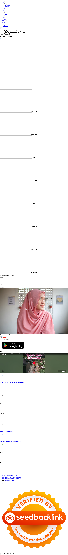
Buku (4, 10)
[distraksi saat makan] (19, 88)
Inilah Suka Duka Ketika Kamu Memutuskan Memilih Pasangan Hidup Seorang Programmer (16, 479)
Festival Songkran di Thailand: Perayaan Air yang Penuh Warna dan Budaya (10, 441)
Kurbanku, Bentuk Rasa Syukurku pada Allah (6, 431)
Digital (3, 17)
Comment (1, 276)
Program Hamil (7, 6)
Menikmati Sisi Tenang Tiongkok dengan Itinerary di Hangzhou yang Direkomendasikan (12, 382)
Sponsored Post (4, 20)
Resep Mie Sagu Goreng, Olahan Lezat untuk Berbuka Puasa (8, 470)
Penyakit (4, 8)
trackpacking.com (5, 24)
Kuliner (3, 23)
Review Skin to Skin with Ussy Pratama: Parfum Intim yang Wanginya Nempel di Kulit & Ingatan (13, 421)
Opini (4, 16)
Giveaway (4, 13)
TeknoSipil (3, 475)
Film (4, 11)
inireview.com (5, 25)
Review (4, 21)
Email (1, 283)
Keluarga (3, 1)
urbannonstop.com (5, 26)
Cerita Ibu (4, 2)
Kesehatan (3, 3)
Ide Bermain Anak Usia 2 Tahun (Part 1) (9, 480)
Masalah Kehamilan (7, 5)
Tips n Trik (3, 22)
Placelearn (3, 477)
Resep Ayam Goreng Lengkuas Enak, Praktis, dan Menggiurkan (13, 478)
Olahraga (4, 7)
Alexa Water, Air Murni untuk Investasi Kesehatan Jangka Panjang (9, 392)
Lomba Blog (5, 14)
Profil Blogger (5, 19)
